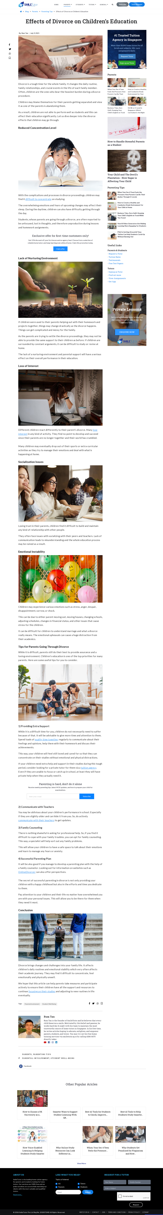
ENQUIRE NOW (127, 332)
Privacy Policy (134, 1212)
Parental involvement (32, 1004)
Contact (95, 1212)
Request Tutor (127, 56)
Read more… (17, 1195)
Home (56, 4)
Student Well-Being (49, 1004)
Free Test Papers (116, 263)
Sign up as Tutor (127, 63)
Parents (67, 4)
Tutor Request (136, 4)
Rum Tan (25, 33)
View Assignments (117, 278)
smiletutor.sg (69, 1036)
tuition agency (88, 767)
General (103, 4)
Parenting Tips (42, 1054)
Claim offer (60, 249)
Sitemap (145, 1212)
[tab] (25, 1066)
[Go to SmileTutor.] (21, 11)
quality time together (46, 739)
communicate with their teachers (36, 820)
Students (79, 4)
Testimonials (114, 260)
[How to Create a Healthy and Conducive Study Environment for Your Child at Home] (137, 82)
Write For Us (84, 1212)
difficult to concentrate (38, 199)
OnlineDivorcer (26, 872)
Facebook (27, 1066)
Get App (112, 281)
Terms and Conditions (117, 1212)
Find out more (115, 275)
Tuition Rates (115, 257)
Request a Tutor (115, 254)
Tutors (92, 4)
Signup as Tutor (116, 272)
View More (81, 1163)
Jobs (103, 1212)
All (59, 1184)
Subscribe (122, 4)
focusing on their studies (41, 991)
